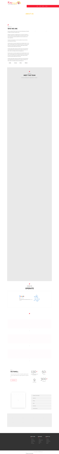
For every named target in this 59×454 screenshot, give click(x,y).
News (39, 443)
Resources (40, 442)
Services (32, 442)
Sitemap (47, 443)
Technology (32, 443)
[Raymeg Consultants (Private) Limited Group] (14, 3)
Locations (47, 442)
